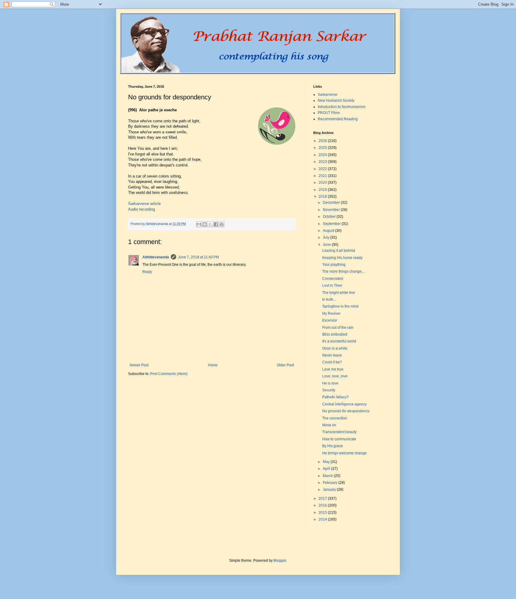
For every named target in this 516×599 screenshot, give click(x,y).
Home (213, 365)
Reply (147, 272)
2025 (323, 148)
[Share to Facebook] (216, 224)
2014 (323, 519)
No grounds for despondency (345, 411)
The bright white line (338, 293)
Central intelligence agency (344, 404)
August (329, 231)
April (327, 469)
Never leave (332, 355)
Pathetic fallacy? (335, 397)
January (330, 489)
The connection (334, 418)
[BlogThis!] (205, 224)
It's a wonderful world (339, 341)
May (327, 462)
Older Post (285, 365)
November (332, 210)
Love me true (332, 369)
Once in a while (334, 348)
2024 (323, 155)
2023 (323, 162)
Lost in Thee (332, 285)
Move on (329, 425)
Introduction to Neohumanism (342, 107)
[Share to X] (210, 224)
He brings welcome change (344, 453)
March (328, 476)
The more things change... (343, 271)
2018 (323, 196)
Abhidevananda (155, 257)
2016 (323, 505)
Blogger (280, 560)
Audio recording (141, 209)
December (332, 202)
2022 (323, 169)
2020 (323, 182)
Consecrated (332, 279)
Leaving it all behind (338, 250)
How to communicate (339, 439)
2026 (323, 141)
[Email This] (199, 224)
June (327, 245)
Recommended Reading (338, 119)
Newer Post (139, 365)
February (330, 483)
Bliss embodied (334, 334)
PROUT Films (329, 113)
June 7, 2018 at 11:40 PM (198, 257)
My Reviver (331, 313)
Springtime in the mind (340, 306)
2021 (323, 176)
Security (328, 390)
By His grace (332, 446)
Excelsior (329, 320)
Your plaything (333, 265)
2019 (323, 190)
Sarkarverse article (144, 203)
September (332, 224)
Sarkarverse (327, 94)
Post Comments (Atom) (169, 374)
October (330, 216)
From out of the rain (338, 327)
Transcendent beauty (339, 432)
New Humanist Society (336, 100)
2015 (323, 512)
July (326, 237)
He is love (330, 383)
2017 (323, 498)
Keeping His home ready (342, 258)
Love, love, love (335, 376)
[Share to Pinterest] (222, 224)
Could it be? (332, 362)
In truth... (329, 299)
